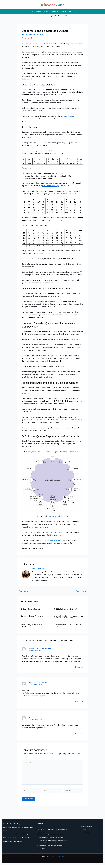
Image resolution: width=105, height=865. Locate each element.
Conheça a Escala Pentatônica (32, 616)
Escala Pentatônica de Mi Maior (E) (12, 841)
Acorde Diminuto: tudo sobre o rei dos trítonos (67, 625)
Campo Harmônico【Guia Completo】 (13, 824)
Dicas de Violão (59, 856)
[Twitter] (25, 38)
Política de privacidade (87, 826)
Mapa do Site (86, 829)
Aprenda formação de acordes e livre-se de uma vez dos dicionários (68, 617)
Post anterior (22, 591)
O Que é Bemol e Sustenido (31, 609)
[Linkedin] (31, 38)
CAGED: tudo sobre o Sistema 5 (65, 609)
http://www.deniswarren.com (58, 516)
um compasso (41, 361)
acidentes (27, 137)
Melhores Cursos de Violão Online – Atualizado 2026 (17, 837)
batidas (67, 358)
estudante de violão (52, 540)
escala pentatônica (55, 301)
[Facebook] (22, 38)
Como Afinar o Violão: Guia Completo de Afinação (16, 834)
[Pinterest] (28, 38)
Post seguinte (82, 591)
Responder (79, 667)
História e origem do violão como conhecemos (33, 625)
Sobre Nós (86, 832)
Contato (87, 824)
